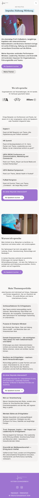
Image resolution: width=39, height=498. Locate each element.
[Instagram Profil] (17, 487)
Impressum (14, 493)
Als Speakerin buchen (11, 66)
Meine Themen (9, 72)
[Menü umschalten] (36, 3)
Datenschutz (24, 493)
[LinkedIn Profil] (21, 487)
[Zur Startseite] (5, 3)
